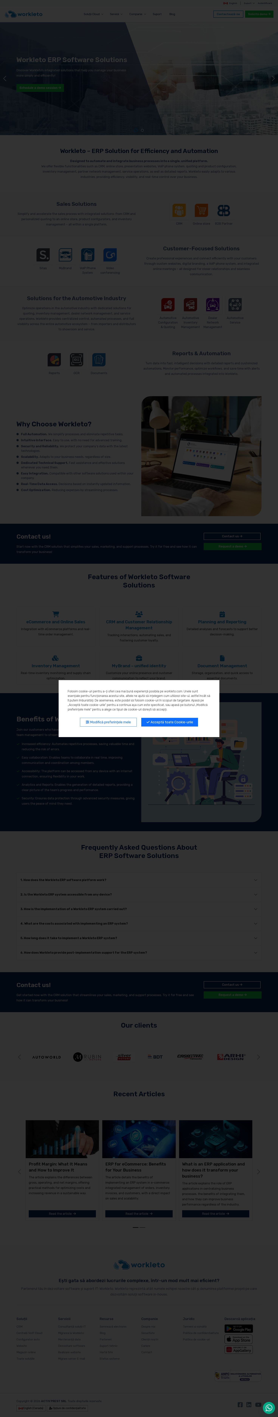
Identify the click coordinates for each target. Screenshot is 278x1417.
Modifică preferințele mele (110, 722)
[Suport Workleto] (269, 1408)
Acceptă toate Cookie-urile (171, 722)
